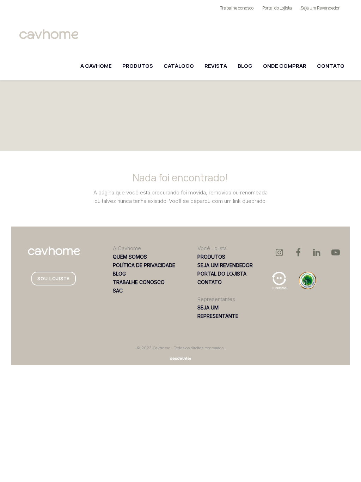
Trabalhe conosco (236, 8)
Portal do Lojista (277, 8)
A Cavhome (96, 66)
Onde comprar (284, 66)
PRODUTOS (137, 66)
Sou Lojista (53, 278)
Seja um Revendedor (320, 8)
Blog (245, 66)
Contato (330, 66)
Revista (215, 66)
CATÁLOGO (179, 66)
